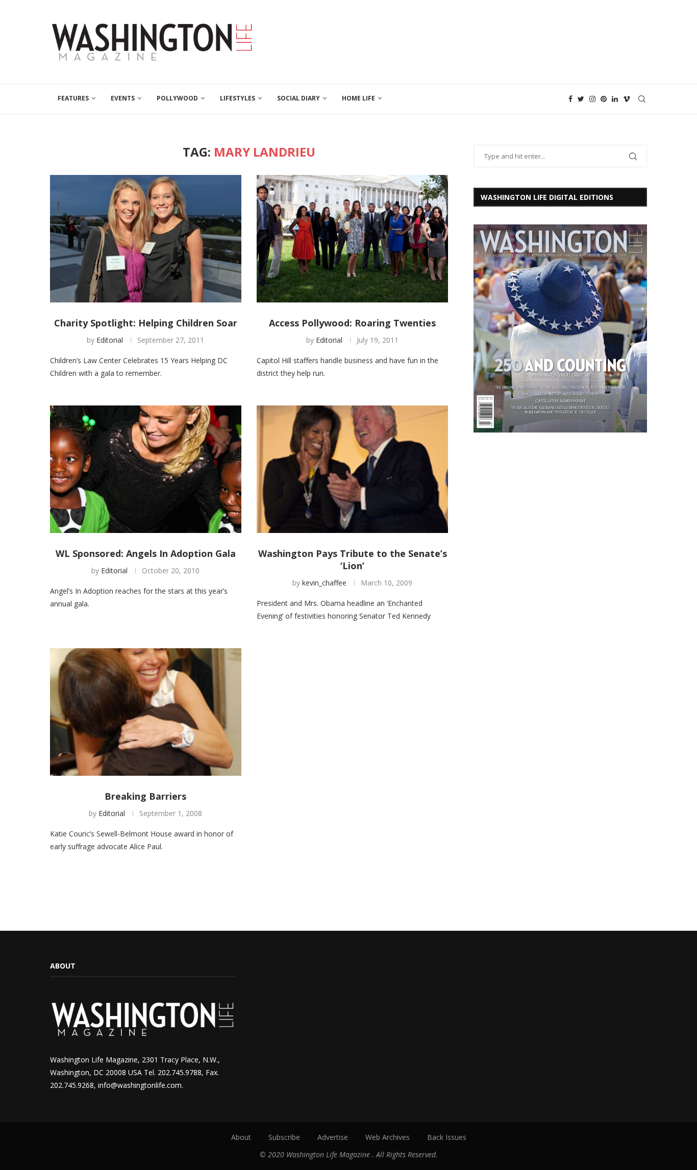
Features (73, 98)
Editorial (109, 340)
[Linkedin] (615, 99)
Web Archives (387, 1137)
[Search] (642, 99)
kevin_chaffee (324, 583)
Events (123, 98)
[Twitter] (581, 99)
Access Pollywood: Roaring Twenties (352, 323)
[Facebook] (570, 99)
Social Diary (298, 98)
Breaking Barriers (145, 796)
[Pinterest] (604, 99)
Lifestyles (237, 98)
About (241, 1137)
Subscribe (284, 1137)
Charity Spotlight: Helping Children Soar (145, 323)
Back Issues (446, 1137)
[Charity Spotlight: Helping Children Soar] (145, 238)
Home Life (358, 98)
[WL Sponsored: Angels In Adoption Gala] (145, 469)
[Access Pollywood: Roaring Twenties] (352, 238)
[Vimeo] (626, 99)
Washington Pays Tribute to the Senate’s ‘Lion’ (352, 559)
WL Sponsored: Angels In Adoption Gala (146, 553)
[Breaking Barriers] (145, 712)
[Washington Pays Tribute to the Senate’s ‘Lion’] (352, 469)
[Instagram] (592, 99)
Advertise (332, 1137)
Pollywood (177, 98)
